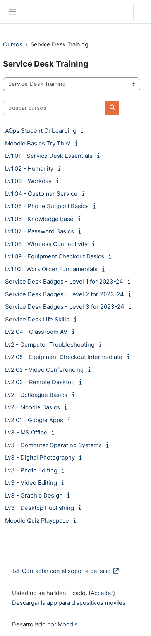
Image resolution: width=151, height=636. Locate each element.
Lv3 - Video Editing (31, 482)
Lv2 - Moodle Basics (32, 407)
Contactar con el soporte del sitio (66, 571)
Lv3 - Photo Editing (31, 470)
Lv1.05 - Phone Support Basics (47, 206)
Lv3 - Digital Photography (40, 457)
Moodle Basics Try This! (37, 143)
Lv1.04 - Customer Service (41, 193)
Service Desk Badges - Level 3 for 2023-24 (64, 306)
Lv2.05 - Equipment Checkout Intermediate (63, 357)
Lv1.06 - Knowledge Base (39, 218)
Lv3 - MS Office (26, 432)
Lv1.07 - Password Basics (39, 231)
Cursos (12, 44)
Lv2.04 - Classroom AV (36, 331)
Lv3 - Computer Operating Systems (53, 445)
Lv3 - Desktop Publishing (39, 507)
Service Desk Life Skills (37, 319)
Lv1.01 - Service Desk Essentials (49, 155)
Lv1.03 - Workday (28, 181)
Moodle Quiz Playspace (37, 520)
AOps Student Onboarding (40, 130)
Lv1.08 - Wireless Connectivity (46, 244)
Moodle (68, 624)
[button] (120, 11)
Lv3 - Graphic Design (34, 495)
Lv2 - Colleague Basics (36, 394)
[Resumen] (83, 130)
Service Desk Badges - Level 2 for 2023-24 (64, 294)
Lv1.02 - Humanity (29, 168)
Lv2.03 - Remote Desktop (40, 382)
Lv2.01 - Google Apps (34, 420)
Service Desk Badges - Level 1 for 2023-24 (64, 281)
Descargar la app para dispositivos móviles (68, 602)
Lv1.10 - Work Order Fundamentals (51, 269)
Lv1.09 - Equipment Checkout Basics (54, 256)
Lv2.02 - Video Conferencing (44, 369)
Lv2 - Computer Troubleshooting (49, 344)
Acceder (144, 12)
